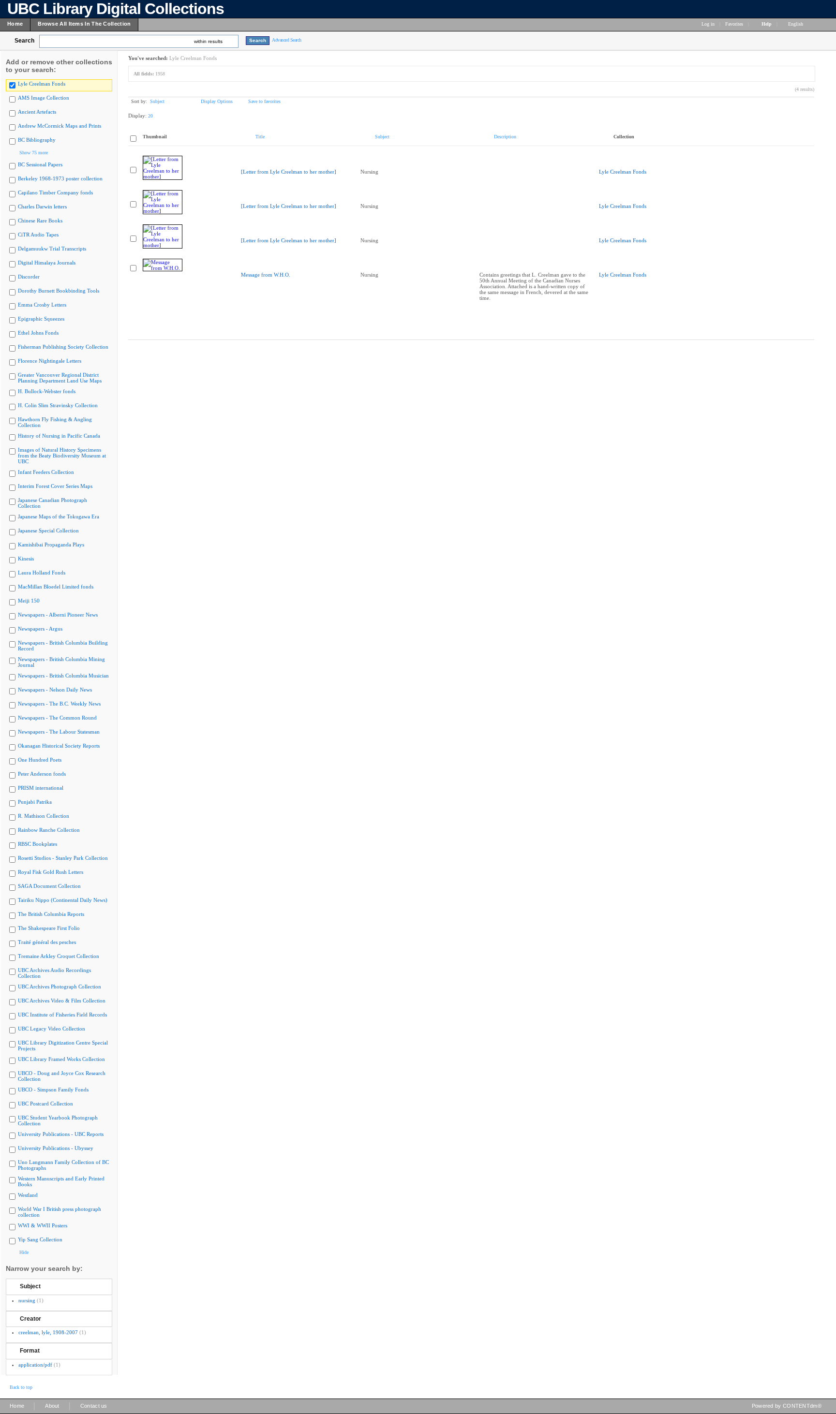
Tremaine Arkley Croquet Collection (58, 956)
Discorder (29, 277)
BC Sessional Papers (40, 164)
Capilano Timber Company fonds (55, 192)
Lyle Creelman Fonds (41, 84)
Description (505, 136)
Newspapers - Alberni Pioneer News (58, 615)
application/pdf (35, 1365)
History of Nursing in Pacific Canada (59, 436)
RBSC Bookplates (37, 844)
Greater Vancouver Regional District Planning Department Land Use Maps (60, 377)
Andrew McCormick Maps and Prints (59, 126)
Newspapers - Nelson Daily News (55, 689)
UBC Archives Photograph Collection (59, 986)
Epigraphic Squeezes (41, 319)
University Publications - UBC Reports (61, 1134)
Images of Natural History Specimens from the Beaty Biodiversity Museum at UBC (62, 455)
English (796, 24)
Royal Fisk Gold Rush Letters (50, 872)
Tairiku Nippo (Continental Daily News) (62, 900)
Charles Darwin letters (42, 206)
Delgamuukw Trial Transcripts (52, 248)
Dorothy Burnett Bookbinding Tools (58, 291)
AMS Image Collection (43, 98)
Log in (708, 24)
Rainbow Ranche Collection (49, 830)
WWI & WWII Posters (42, 1225)
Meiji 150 (29, 601)
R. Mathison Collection (43, 816)
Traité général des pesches (47, 942)
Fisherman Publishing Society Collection (63, 347)
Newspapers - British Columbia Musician (63, 675)
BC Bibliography (37, 140)
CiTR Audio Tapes (38, 234)
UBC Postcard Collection (45, 1103)
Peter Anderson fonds (42, 774)
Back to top (21, 1387)
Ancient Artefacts (37, 112)
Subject (30, 1286)
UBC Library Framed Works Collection (61, 1059)
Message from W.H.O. (265, 275)
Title (260, 136)
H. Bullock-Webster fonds (46, 391)
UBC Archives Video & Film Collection (61, 1000)
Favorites (734, 24)
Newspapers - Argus (40, 629)
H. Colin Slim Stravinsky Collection (58, 405)
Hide (24, 1252)
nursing (26, 1300)
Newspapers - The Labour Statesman (59, 732)
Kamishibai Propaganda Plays (51, 544)
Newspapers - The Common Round (57, 718)
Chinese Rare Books (40, 220)
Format (30, 1350)
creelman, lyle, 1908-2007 (48, 1332)
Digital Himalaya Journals (46, 262)
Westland (28, 1195)
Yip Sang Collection (40, 1239)
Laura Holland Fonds (41, 572)
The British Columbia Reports (51, 914)
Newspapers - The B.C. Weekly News (59, 704)
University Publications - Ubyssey (55, 1148)
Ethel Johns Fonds (38, 333)
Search (24, 40)
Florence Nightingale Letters (49, 361)
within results (208, 41)
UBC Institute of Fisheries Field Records (62, 1014)
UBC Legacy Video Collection (51, 1028)
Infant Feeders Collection (46, 472)
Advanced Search (286, 40)
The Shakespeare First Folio (49, 928)
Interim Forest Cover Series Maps (55, 486)
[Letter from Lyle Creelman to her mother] (288, 172)
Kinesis (26, 558)
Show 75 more (33, 152)
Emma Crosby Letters (42, 305)
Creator (30, 1318)
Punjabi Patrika (35, 802)
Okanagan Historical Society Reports (59, 746)
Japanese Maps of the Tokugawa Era (58, 516)
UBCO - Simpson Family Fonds (53, 1089)
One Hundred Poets (39, 760)
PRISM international (40, 788)
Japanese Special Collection (48, 530)
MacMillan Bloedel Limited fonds (55, 586)
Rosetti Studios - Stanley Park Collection (63, 858)
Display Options (217, 101)
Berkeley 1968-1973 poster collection (60, 178)
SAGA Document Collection (49, 886)
